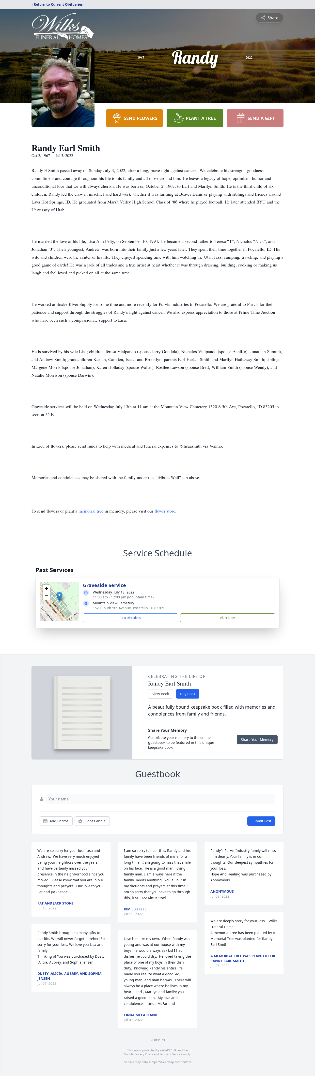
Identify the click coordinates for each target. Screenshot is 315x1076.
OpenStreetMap (163, 1062)
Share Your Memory (257, 739)
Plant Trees (228, 618)
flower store (165, 511)
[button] (59, 597)
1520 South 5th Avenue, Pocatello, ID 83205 (128, 608)
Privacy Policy (143, 1054)
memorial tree (91, 511)
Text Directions (130, 618)
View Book (160, 693)
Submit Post (261, 821)
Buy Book (187, 693)
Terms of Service (170, 1054)
